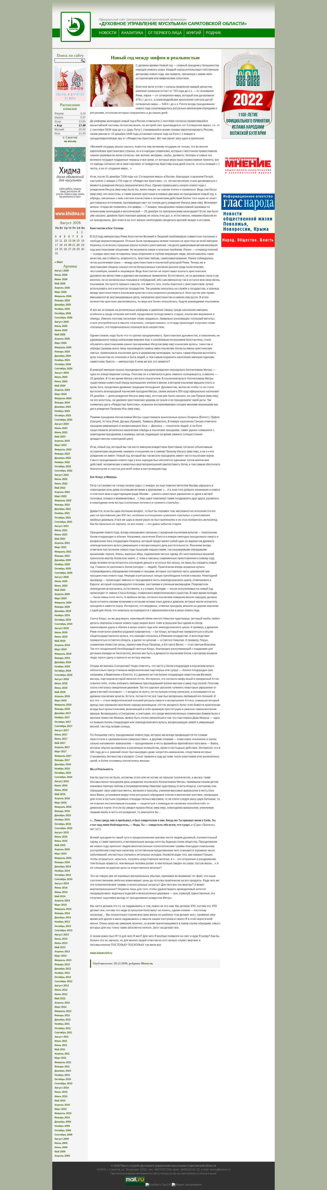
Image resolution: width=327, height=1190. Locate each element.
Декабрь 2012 (62, 968)
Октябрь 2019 (62, 619)
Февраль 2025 (62, 347)
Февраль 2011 (62, 1062)
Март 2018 (60, 700)
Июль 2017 (60, 734)
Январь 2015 (62, 862)
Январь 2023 (62, 453)
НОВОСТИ (108, 33)
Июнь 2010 (60, 1096)
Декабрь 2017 (62, 713)
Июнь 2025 (60, 330)
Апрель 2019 (62, 645)
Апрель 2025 (62, 338)
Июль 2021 (60, 530)
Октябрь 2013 (62, 926)
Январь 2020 (62, 606)
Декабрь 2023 (62, 406)
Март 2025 (60, 343)
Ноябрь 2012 (62, 972)
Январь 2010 (62, 1117)
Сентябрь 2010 (63, 1083)
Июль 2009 (60, 1143)
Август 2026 (61, 270)
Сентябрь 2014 (63, 879)
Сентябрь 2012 (63, 981)
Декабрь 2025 (62, 304)
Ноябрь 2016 (62, 768)
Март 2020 (60, 598)
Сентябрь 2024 (63, 368)
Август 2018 (61, 679)
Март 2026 (60, 292)
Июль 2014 (60, 887)
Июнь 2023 (60, 432)
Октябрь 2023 (62, 415)
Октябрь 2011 (62, 1028)
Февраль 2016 (62, 806)
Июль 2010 (60, 1092)
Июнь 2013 (60, 943)
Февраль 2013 (62, 960)
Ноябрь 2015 (62, 819)
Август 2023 (61, 424)
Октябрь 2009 (62, 1130)
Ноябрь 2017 (62, 717)
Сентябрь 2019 (63, 624)
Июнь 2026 (60, 279)
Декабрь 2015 (62, 815)
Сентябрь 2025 (63, 317)
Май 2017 (59, 743)
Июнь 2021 (60, 534)
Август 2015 (61, 832)
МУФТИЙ (193, 33)
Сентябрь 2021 (63, 521)
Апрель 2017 (62, 747)
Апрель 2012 (62, 1002)
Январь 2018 (62, 709)
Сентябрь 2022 (63, 470)
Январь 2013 (62, 964)
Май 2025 (59, 334)
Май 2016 (59, 794)
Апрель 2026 (62, 287)
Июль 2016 (60, 785)
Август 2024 (61, 372)
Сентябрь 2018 (63, 675)
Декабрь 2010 (62, 1070)
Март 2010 (60, 1109)
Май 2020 (59, 590)
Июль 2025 (60, 326)
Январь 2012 (62, 1015)
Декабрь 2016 (62, 764)
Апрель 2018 (62, 696)
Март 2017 (60, 751)
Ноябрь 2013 (62, 921)
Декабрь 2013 (62, 917)
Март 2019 (60, 649)
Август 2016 (61, 781)
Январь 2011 (62, 1066)
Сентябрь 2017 (63, 726)
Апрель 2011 (62, 1053)
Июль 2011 (60, 1041)
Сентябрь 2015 (63, 828)
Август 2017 (61, 730)
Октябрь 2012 (62, 977)
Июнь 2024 (60, 381)
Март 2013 (60, 955)
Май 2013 (59, 947)
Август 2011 (61, 1036)
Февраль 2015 (62, 858)
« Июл (58, 262)
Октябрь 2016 (62, 772)
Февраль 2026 (62, 296)
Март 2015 (60, 853)
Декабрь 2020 (62, 560)
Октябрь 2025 (62, 313)
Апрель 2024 (62, 390)
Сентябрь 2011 (63, 1032)
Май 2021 (59, 538)
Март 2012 (60, 1007)
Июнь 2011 (60, 1045)
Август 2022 (61, 475)
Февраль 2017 (62, 756)
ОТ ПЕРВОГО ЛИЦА (165, 33)
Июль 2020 (60, 581)
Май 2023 (59, 436)
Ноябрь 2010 (62, 1075)
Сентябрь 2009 (63, 1134)
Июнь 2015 (60, 841)
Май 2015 (59, 845)
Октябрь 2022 (62, 466)
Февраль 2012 (62, 1011)
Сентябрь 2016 (63, 777)
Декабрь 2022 (62, 458)
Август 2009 (61, 1138)
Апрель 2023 (62, 440)
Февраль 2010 (62, 1113)
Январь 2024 (62, 402)
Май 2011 (59, 1049)
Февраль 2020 (62, 602)
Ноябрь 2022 (62, 462)
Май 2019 (59, 641)
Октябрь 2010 (62, 1079)
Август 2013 (61, 934)
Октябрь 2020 (62, 568)
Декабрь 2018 (62, 662)
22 (78, 245)
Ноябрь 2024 (62, 360)
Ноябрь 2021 (62, 513)
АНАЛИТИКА (132, 33)
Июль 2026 (60, 274)
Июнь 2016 (60, 790)
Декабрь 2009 (62, 1121)
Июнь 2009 (60, 1147)
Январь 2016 (62, 811)
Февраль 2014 (62, 909)
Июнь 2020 (60, 585)
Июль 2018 (60, 683)
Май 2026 (59, 283)
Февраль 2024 (62, 398)
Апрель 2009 (62, 1155)
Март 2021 (60, 547)
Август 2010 (61, 1087)
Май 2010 (59, 1100)
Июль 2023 (60, 428)
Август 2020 (61, 577)
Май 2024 (59, 385)
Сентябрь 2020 (63, 572)
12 (65, 240)
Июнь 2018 (60, 687)
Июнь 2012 (60, 994)
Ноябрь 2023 (62, 411)
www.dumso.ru (190, 1173)
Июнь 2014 (60, 892)
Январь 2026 (62, 300)
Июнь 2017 (60, 738)
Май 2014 (59, 896)
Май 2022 (59, 487)
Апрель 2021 (62, 543)
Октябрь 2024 (62, 364)
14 (73, 240)
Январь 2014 (62, 913)
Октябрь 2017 (62, 721)
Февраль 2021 (62, 551)
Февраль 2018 (62, 704)
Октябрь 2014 (62, 875)
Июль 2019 (60, 632)
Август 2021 (61, 526)
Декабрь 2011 (62, 1019)
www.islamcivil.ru (101, 953)
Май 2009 (59, 1151)
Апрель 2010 (62, 1104)
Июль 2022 (60, 479)
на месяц (70, 141)
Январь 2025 (62, 351)
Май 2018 (59, 692)
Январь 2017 (62, 760)
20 (69, 245)
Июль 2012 (60, 989)
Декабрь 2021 (62, 509)
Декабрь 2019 (62, 611)
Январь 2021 (62, 556)
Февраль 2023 (62, 449)
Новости (146, 963)
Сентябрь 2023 (63, 419)
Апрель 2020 (62, 594)
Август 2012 (61, 985)
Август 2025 (61, 321)
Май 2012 (59, 998)
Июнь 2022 (60, 483)
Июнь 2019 (60, 636)
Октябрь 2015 (62, 824)
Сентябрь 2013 (63, 930)
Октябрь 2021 (62, 517)
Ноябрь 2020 (62, 564)
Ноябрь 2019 (62, 615)
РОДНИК (213, 33)
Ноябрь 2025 (62, 309)
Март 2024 (60, 394)
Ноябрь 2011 (62, 1023)
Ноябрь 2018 (62, 666)
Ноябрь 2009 (62, 1126)
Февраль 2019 (62, 653)
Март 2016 (60, 802)
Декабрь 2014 (62, 866)
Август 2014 (61, 883)
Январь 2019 (62, 658)
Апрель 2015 (62, 849)
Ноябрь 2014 (62, 870)
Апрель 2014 (62, 900)
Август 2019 (61, 628)
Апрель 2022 (62, 492)
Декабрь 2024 (62, 355)
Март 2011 (60, 1057)
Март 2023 (60, 445)
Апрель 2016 (62, 798)
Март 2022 (60, 496)
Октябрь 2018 (62, 670)
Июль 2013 (60, 938)
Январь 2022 (62, 504)
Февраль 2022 (62, 500)
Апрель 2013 (62, 951)
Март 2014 (60, 904)
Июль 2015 (60, 836)
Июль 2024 (60, 377)
